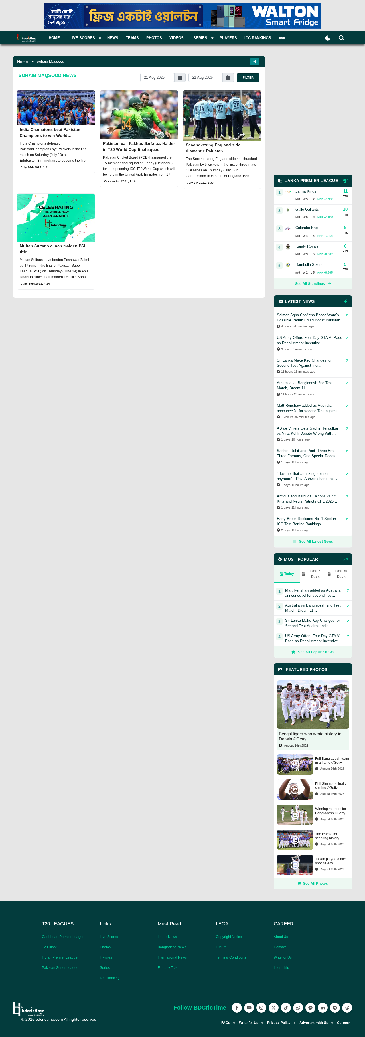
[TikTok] (286, 1008)
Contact (280, 947)
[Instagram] (261, 1008)
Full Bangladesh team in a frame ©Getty (332, 761)
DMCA (221, 947)
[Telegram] (335, 1008)
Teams (132, 38)
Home (54, 38)
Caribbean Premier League (63, 937)
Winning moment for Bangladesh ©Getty (330, 811)
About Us (281, 937)
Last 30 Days (341, 574)
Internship (281, 968)
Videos (176, 38)
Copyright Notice (229, 937)
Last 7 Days (315, 574)
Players (228, 38)
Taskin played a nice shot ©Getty (331, 861)
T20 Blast (49, 947)
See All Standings (310, 284)
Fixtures (106, 957)
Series (105, 968)
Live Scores (109, 937)
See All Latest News (316, 542)
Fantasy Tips (167, 968)
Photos (154, 38)
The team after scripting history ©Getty (327, 836)
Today (289, 574)
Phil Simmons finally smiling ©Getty (330, 786)
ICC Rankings (257, 38)
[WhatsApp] (298, 1008)
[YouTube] (249, 1008)
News (112, 38)
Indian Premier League (60, 957)
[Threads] (347, 1008)
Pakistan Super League (60, 968)
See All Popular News (316, 652)
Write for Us (283, 957)
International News (172, 957)
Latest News (167, 937)
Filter (248, 77)
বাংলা (282, 38)
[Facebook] (237, 1008)
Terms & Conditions (231, 957)
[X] (274, 1008)
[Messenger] (310, 1008)
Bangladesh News (172, 947)
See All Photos (315, 884)
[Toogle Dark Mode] (327, 38)
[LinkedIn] (323, 1008)
